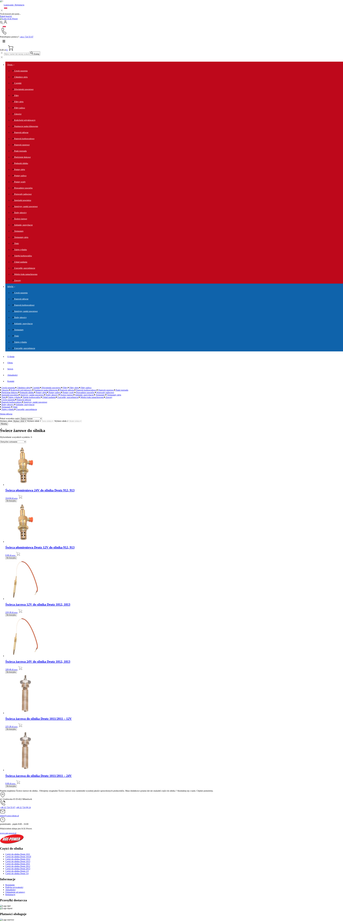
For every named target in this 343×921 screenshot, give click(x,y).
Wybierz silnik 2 (61, 421)
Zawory (17, 280)
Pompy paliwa (20, 175)
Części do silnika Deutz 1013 (17, 861)
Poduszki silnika (21, 163)
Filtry (16, 95)
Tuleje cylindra (20, 249)
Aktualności (12, 375)
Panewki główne (21, 132)
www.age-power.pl (8, 833)
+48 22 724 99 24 (23, 807)
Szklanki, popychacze (23, 225)
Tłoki (16, 243)
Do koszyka (11, 501)
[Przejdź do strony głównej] (9, 19)
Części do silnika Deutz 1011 (17, 854)
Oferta (10, 363)
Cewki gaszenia (21, 71)
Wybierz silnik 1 (34, 421)
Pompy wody (20, 182)
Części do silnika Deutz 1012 (17, 859)
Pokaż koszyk (6, 16)
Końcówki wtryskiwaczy (25, 120)
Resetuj (4, 424)
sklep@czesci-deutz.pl (9, 816)
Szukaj (36, 54)
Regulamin (10, 885)
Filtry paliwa (19, 108)
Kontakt (10, 381)
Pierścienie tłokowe (22, 157)
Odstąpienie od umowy (15, 892)
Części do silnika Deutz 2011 (17, 864)
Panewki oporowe (22, 145)
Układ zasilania (20, 262)
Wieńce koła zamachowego (25, 274)
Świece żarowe (20, 219)
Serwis (10, 369)
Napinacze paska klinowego (26, 126)
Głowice (17, 114)
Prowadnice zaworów (23, 188)
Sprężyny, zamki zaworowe (26, 206)
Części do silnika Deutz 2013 (17, 869)
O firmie (10, 356)
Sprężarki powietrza (22, 200)
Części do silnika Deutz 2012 (17, 866)
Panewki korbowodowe (24, 139)
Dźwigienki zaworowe (23, 89)
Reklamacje (10, 894)
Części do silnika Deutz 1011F (18, 856)
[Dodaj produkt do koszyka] (20, 498)
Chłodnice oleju (21, 77)
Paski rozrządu (20, 151)
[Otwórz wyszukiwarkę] (1, 23)
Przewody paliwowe (23, 194)
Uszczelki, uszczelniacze (24, 268)
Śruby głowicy (20, 212)
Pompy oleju (19, 169)
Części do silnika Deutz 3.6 (17, 873)
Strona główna (6, 414)
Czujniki (17, 83)
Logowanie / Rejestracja (14, 5)
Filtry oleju (18, 102)
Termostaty (19, 231)
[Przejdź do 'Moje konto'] (5, 23)
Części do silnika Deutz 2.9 (17, 871)
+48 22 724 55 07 (7, 807)
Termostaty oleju (21, 237)
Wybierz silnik (6, 421)
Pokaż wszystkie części (10, 418)
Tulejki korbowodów (23, 256)
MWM (10, 286)
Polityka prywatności (14, 887)
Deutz (10, 65)
